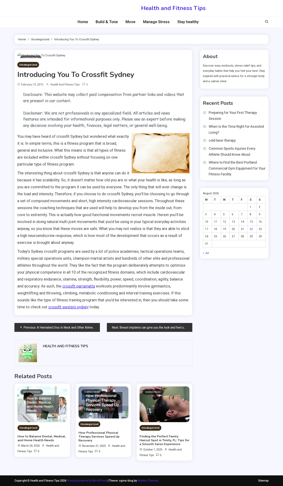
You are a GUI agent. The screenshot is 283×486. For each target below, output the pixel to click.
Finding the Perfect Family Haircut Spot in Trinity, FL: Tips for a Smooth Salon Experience (164, 440)
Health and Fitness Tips (173, 8)
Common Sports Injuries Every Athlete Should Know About (232, 151)
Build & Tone (107, 21)
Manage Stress (156, 21)
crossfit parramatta (78, 286)
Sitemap (263, 480)
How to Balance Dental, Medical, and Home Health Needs (42, 438)
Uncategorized (28, 64)
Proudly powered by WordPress (87, 480)
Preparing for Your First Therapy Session (233, 116)
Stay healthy (188, 21)
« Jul (206, 253)
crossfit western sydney (68, 307)
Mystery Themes (147, 480)
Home (83, 21)
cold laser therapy (222, 140)
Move (130, 21)
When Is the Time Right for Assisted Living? (236, 129)
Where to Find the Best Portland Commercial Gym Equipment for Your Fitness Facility (237, 168)
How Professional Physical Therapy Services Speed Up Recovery (99, 436)
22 (251, 229)
